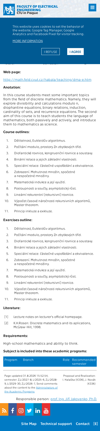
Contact (83, 423)
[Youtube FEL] (46, 409)
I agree (75, 51)
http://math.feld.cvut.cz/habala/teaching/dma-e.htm (47, 79)
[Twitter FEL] (29, 409)
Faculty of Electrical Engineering (37, 8)
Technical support (56, 423)
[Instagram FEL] (21, 409)
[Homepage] (9, 9)
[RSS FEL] (4, 409)
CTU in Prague (27, 12)
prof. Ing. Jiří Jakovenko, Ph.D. (73, 399)
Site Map (29, 423)
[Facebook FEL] (12, 409)
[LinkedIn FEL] (37, 409)
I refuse (50, 51)
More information (28, 40)
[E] (95, 423)
